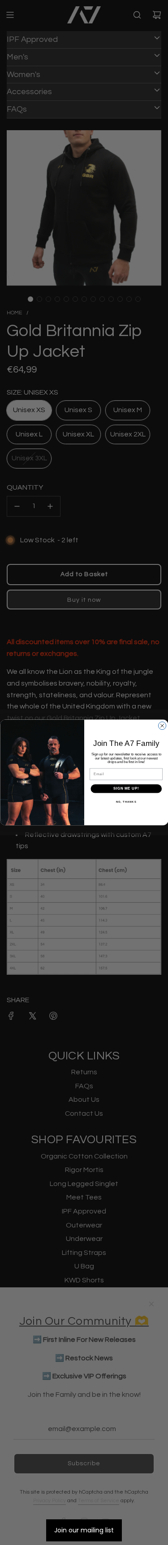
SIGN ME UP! (126, 789)
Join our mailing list (84, 1530)
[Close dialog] (162, 726)
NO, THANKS (126, 802)
